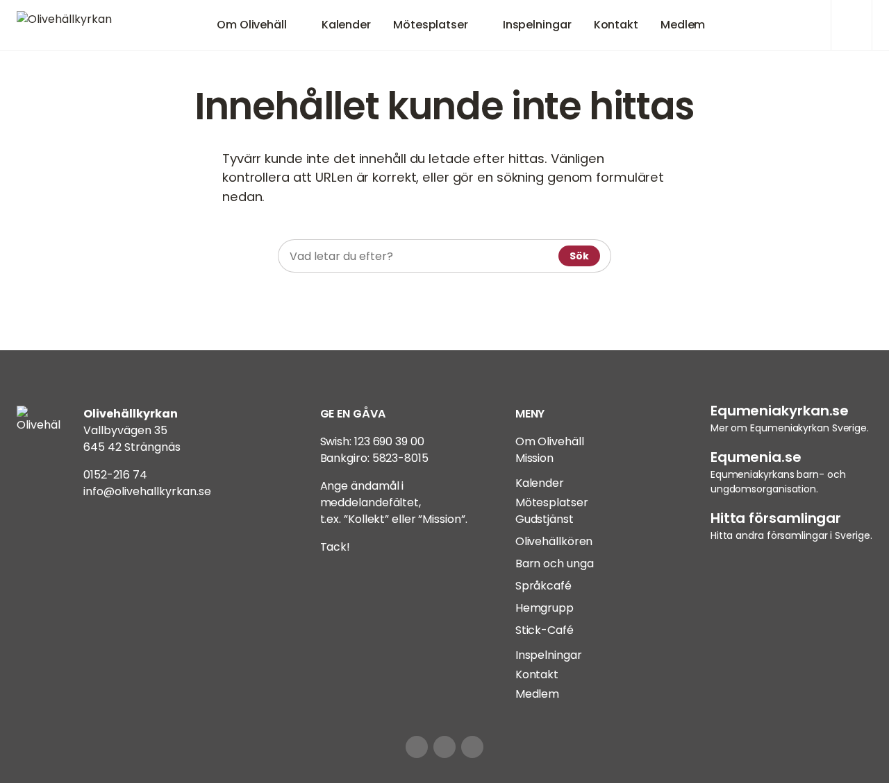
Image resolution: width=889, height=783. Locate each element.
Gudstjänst (544, 519)
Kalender (346, 25)
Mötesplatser (430, 25)
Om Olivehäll (252, 25)
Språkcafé (543, 586)
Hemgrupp (544, 608)
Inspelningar (537, 25)
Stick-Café (544, 630)
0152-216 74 (115, 475)
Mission (534, 458)
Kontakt (616, 25)
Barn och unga (554, 563)
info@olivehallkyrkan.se (147, 491)
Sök (579, 256)
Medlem (682, 25)
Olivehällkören (554, 541)
